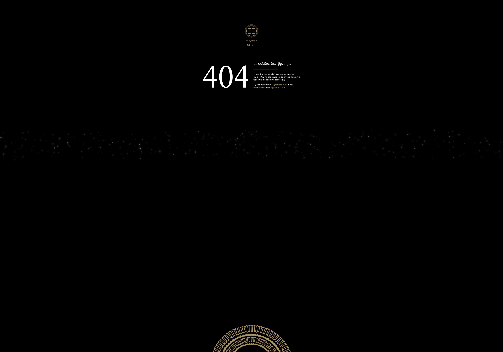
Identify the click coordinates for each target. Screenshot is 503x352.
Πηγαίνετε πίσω (279, 84)
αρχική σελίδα (278, 87)
